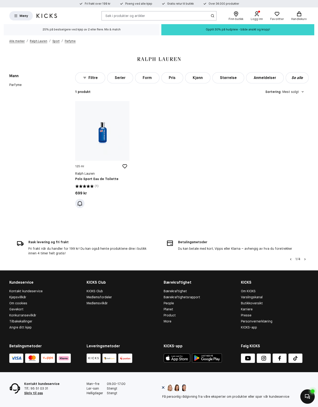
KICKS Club (95, 291)
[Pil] (305, 259)
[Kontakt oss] (307, 396)
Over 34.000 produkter (224, 4)
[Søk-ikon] (212, 16)
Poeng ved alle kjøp (138, 4)
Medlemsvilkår (97, 303)
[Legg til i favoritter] (124, 166)
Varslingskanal (252, 297)
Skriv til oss (33, 393)
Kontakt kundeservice (26, 291)
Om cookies (18, 303)
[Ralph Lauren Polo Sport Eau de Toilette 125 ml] (102, 154)
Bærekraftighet (175, 291)
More (167, 321)
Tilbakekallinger (20, 321)
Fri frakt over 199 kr (97, 4)
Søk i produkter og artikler (125, 15)
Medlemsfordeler (99, 297)
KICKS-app (249, 327)
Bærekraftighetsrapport (182, 297)
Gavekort (16, 309)
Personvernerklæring (256, 321)
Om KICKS (248, 291)
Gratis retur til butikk (180, 4)
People (169, 303)
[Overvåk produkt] (80, 203)
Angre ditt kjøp (20, 327)
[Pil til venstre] (290, 259)
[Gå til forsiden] (47, 15)
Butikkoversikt (252, 303)
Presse (246, 315)
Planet (168, 309)
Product (170, 315)
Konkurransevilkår (22, 315)
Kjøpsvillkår (17, 297)
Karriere (247, 309)
